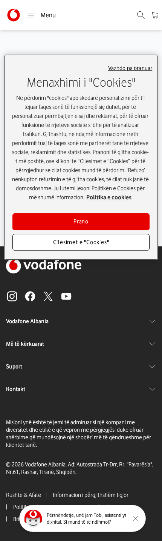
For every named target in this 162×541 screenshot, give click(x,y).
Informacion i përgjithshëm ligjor (90, 495)
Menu (48, 15)
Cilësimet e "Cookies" (81, 242)
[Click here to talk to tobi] (33, 518)
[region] (81, 157)
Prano (81, 221)
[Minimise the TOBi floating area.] (135, 518)
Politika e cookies (108, 197)
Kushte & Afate (23, 495)
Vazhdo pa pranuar (130, 68)
